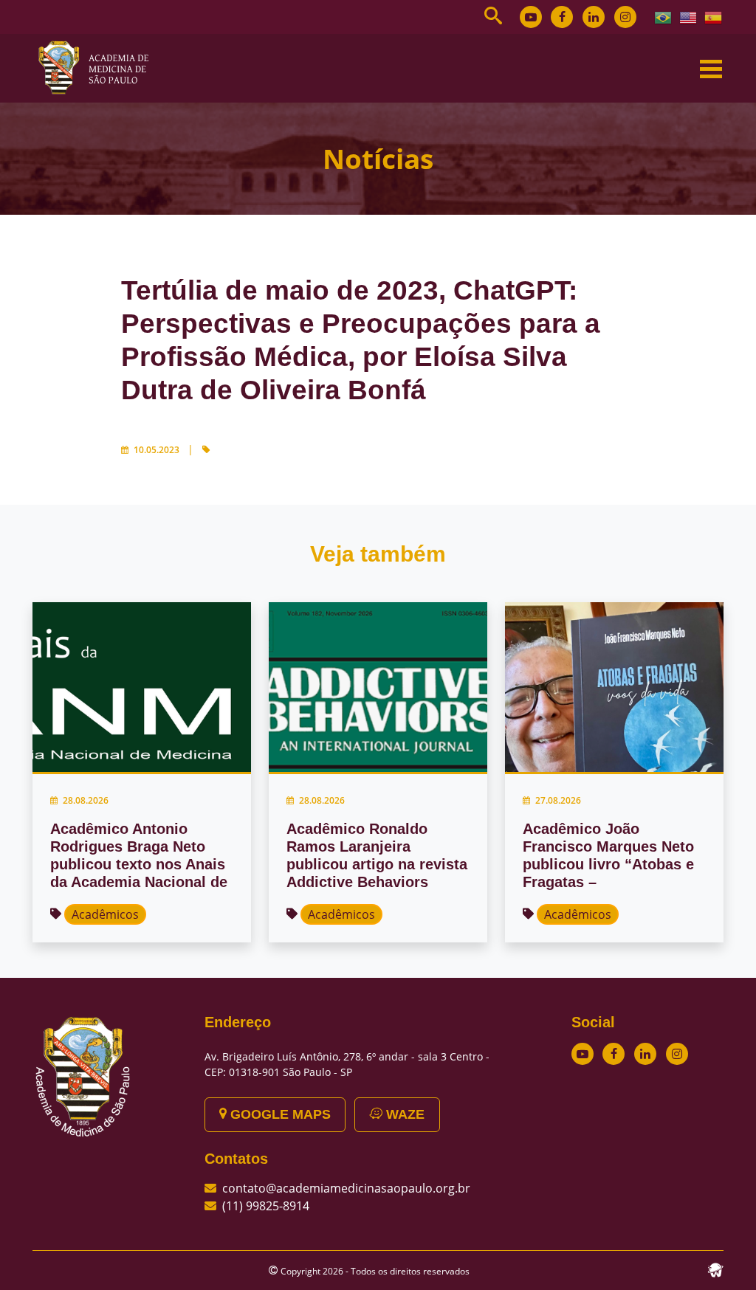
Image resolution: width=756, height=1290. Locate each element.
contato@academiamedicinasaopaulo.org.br (346, 1188)
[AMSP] (98, 67)
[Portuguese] (663, 16)
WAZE (403, 1114)
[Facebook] (562, 17)
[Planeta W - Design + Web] (715, 1268)
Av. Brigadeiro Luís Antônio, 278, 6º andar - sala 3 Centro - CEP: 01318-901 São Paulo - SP (347, 1064)
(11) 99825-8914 (265, 1206)
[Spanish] (714, 16)
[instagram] (625, 17)
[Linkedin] (594, 17)
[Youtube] (531, 17)
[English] (688, 16)
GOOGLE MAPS (279, 1114)
